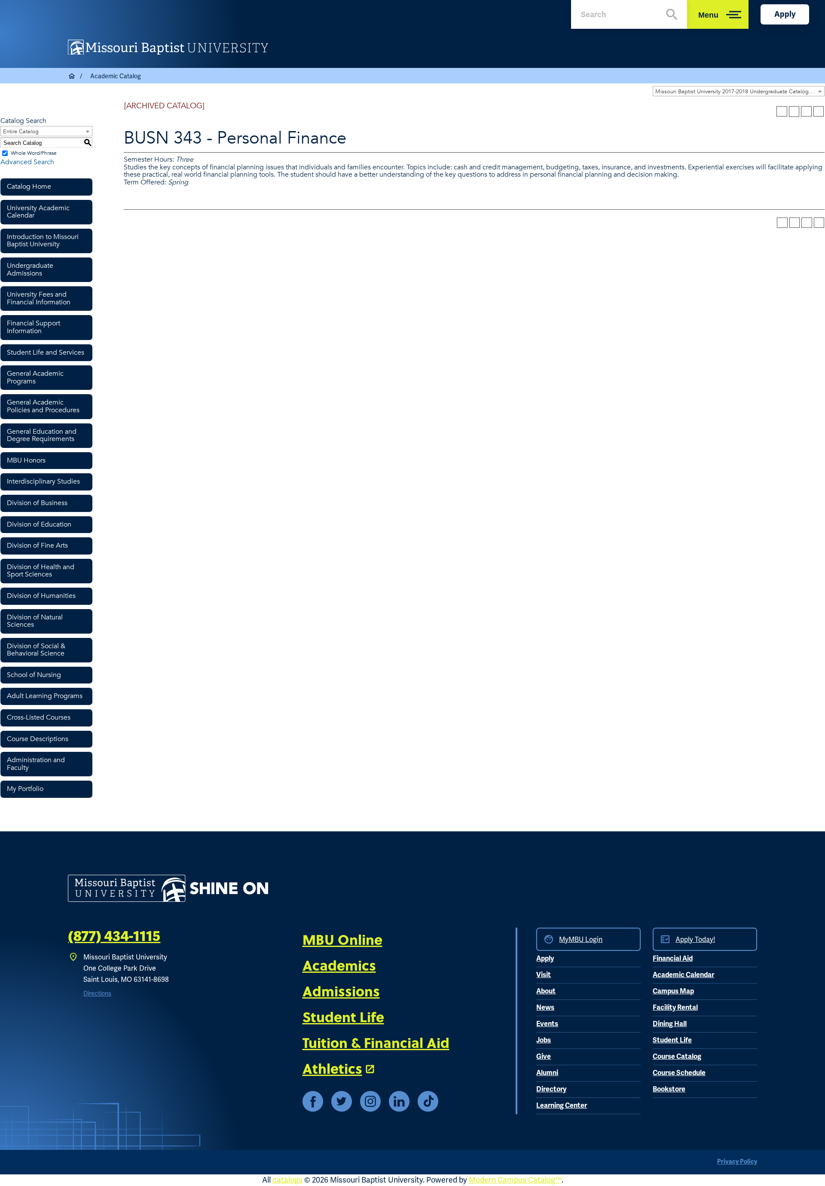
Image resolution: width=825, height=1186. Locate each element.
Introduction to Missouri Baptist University (43, 240)
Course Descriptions (37, 739)
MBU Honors (26, 460)
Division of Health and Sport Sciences (40, 570)
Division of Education (39, 524)
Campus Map (673, 991)
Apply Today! (695, 939)
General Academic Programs (35, 377)
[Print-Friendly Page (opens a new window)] (806, 111)
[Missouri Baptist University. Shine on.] (168, 888)
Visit (543, 975)
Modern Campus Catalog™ (515, 1180)
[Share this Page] (794, 111)
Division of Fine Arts (37, 545)
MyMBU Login (580, 939)
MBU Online (342, 939)
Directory (551, 1089)
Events (547, 1024)
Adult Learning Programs (44, 696)
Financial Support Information (33, 327)
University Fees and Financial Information (38, 298)
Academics (339, 965)
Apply (784, 14)
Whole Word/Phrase (34, 153)
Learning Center (561, 1105)
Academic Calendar (683, 975)
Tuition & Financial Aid (375, 1042)
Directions (97, 993)
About (546, 991)
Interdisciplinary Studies (43, 481)
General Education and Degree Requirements (41, 435)
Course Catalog (677, 1056)
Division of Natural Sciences (35, 621)
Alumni (547, 1073)
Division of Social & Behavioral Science (36, 650)
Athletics (332, 1068)
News (545, 1007)
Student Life (343, 1017)
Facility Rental (675, 1007)
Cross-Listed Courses (38, 717)
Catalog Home (29, 186)
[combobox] (739, 91)
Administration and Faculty (36, 763)
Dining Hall (670, 1024)
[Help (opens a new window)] (818, 111)
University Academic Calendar (38, 212)
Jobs (543, 1040)
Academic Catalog (115, 76)
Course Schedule (679, 1073)
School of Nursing (34, 675)
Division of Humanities (41, 596)
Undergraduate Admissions (30, 269)
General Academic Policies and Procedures (43, 406)
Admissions (341, 991)
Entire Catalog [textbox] (21, 131)
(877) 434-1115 (114, 936)
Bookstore (669, 1089)
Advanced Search (27, 162)
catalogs (287, 1180)
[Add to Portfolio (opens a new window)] (781, 111)
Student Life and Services (45, 352)
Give (543, 1056)
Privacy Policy (737, 1161)
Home (72, 76)
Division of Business (37, 503)
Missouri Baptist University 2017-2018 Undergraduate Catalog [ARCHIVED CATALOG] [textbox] (739, 91)
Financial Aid (673, 958)
